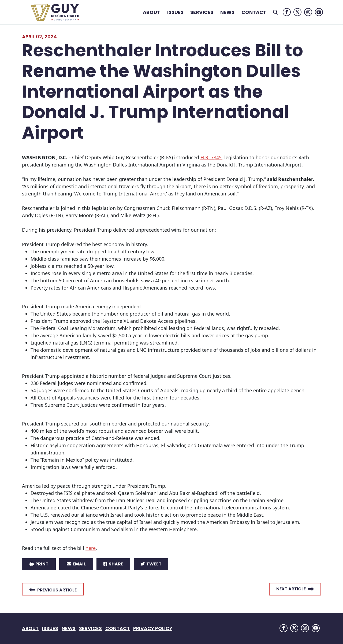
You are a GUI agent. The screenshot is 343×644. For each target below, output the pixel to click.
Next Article (291, 589)
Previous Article (57, 590)
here (90, 548)
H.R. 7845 (211, 157)
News (227, 12)
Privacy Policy (152, 628)
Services (201, 12)
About (151, 12)
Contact (253, 12)
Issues (175, 12)
